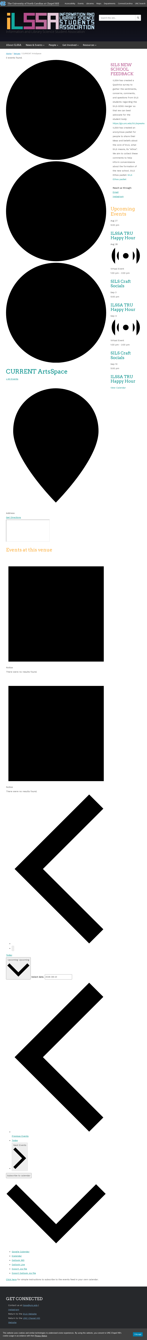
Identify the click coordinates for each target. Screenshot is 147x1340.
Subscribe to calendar (18, 1175)
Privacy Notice (41, 1336)
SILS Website (30, 1314)
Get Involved (69, 45)
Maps (98, 3)
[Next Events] (13, 948)
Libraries (90, 3)
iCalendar (17, 1256)
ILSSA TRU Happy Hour (123, 235)
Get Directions (13, 517)
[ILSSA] (50, 20)
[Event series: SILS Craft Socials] (131, 273)
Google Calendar (21, 1251)
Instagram (118, 196)
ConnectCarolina (125, 3)
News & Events (34, 45)
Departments (109, 3)
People (53, 45)
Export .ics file (19, 1269)
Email (116, 192)
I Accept (137, 1334)
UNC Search (140, 3)
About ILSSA (13, 45)
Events (81, 3)
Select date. (37, 977)
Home (9, 53)
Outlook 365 (18, 1260)
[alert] (56, 614)
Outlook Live (18, 1264)
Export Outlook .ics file (24, 1273)
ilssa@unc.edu (30, 1305)
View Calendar (118, 387)
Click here (11, 1279)
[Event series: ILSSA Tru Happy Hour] (121, 225)
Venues (17, 53)
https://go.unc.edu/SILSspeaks (129, 123)
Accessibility (70, 3)
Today (9, 955)
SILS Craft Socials (121, 283)
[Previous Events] (59, 943)
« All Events (12, 379)
